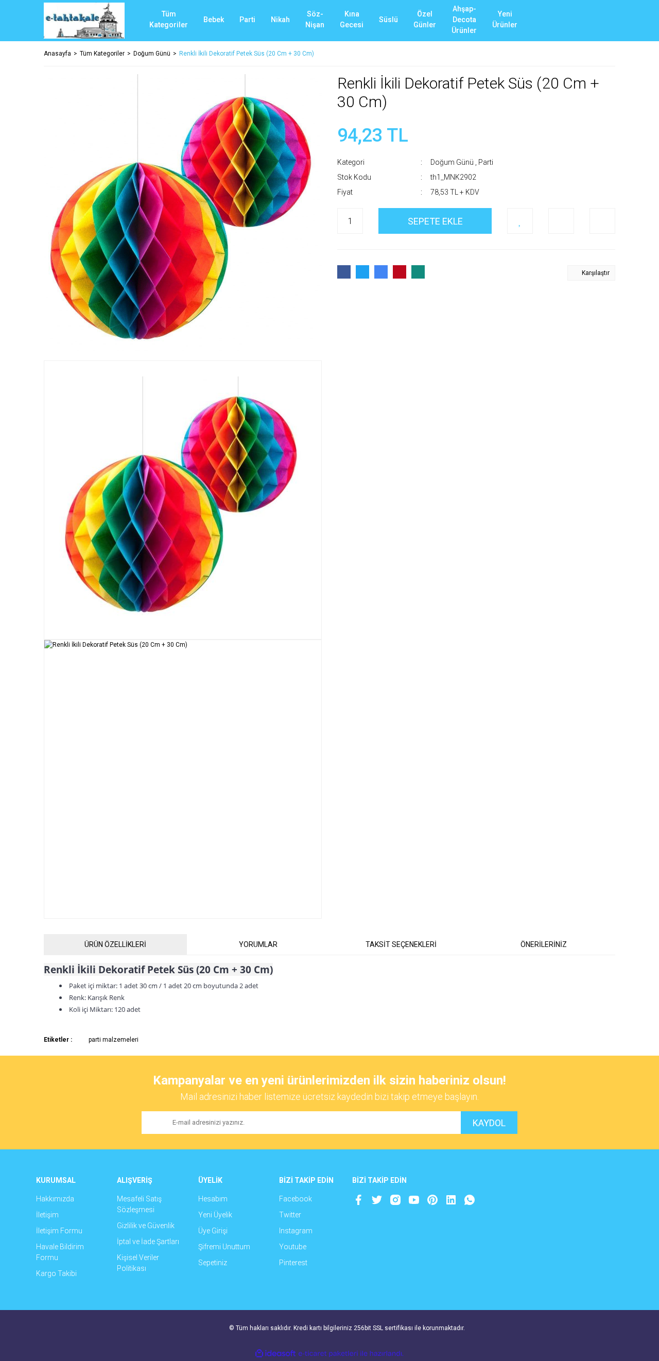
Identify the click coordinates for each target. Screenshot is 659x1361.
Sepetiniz (212, 1263)
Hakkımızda (55, 1199)
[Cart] (599, 20)
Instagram (296, 1231)
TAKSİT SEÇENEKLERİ (401, 944)
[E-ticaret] (328, 1353)
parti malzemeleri (113, 1039)
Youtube (292, 1247)
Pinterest (293, 1263)
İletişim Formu (59, 1231)
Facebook (295, 1199)
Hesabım (213, 1199)
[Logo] (84, 21)
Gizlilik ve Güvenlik (146, 1225)
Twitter (290, 1215)
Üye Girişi (213, 1231)
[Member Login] (568, 20)
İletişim (47, 1215)
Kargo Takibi (56, 1273)
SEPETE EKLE (435, 221)
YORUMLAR (258, 944)
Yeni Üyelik (215, 1215)
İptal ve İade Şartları (148, 1241)
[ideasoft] (275, 1353)
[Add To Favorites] (520, 221)
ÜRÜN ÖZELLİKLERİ (115, 944)
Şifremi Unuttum (224, 1247)
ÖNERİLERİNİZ (544, 944)
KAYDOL (489, 1122)
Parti (485, 162)
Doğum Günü (452, 162)
